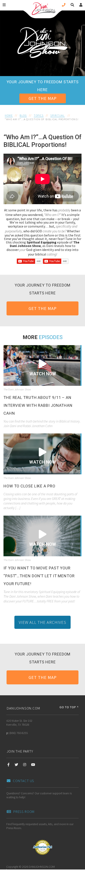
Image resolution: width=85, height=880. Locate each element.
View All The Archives (42, 622)
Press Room (24, 811)
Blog (23, 115)
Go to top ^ (69, 707)
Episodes (51, 337)
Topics (39, 115)
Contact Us (23, 780)
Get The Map (43, 98)
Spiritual (57, 115)
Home (9, 115)
